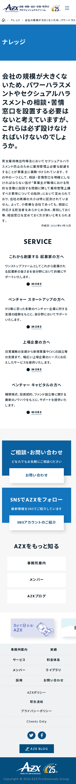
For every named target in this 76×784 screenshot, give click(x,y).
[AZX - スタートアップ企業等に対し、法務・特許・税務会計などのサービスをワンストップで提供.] (3, 20)
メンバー (37, 580)
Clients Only (37, 721)
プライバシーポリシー (36, 711)
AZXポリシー (36, 692)
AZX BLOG (39, 749)
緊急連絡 (36, 702)
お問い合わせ (53, 680)
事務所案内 (36, 563)
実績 (53, 649)
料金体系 (53, 660)
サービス (19, 660)
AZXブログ (36, 596)
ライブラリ (53, 670)
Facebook (42, 735)
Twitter (31, 735)
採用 (19, 680)
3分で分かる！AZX (32, 628)
